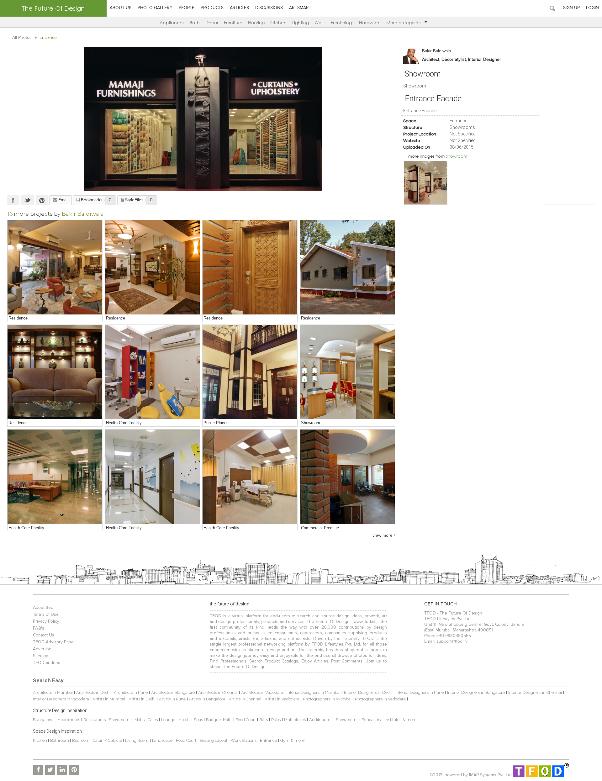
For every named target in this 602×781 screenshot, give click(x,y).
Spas (199, 719)
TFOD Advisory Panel (54, 642)
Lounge (168, 719)
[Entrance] (250, 267)
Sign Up (571, 8)
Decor (211, 22)
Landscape (162, 740)
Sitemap (40, 656)
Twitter (27, 200)
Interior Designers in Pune (420, 692)
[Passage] (152, 477)
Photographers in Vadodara (380, 699)
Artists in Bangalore (207, 699)
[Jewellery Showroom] (347, 372)
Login (592, 8)
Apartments (69, 719)
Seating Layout (213, 740)
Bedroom (81, 740)
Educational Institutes (381, 719)
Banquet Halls (219, 719)
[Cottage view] (347, 267)
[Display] (425, 182)
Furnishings (342, 22)
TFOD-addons (46, 663)
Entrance (268, 740)
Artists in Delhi (142, 699)
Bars (263, 719)
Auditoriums (320, 719)
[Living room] (55, 267)
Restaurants (95, 719)
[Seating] (55, 372)
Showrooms (120, 719)
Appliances (172, 22)
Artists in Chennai (245, 699)
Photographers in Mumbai (327, 699)
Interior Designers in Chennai (535, 692)
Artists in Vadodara (282, 699)
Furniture (233, 22)
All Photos (22, 37)
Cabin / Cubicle (108, 740)
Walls (319, 22)
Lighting (300, 22)
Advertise (42, 649)
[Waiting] (55, 477)
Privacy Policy (46, 621)
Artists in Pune (172, 699)
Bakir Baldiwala (436, 51)
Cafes (153, 719)
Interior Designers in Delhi (368, 692)
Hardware (370, 22)
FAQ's (38, 628)
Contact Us (43, 635)
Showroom (456, 156)
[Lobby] (250, 372)
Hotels (184, 719)
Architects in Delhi (93, 692)
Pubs (276, 719)
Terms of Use (46, 614)
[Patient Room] (250, 477)
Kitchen (278, 22)
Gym (284, 740)
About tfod (43, 607)
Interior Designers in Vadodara (61, 699)
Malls (140, 719)
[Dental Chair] (152, 372)
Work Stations (243, 740)
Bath (195, 22)
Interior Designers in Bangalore (476, 692)
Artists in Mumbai (108, 699)
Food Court (245, 719)
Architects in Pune (131, 692)
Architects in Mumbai (53, 692)
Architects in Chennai (218, 692)
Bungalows (43, 719)
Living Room (137, 740)
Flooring (256, 22)
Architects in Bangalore (173, 692)
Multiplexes (295, 719)
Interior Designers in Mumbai (314, 692)
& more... (411, 719)
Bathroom (60, 740)
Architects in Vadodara (262, 692)
